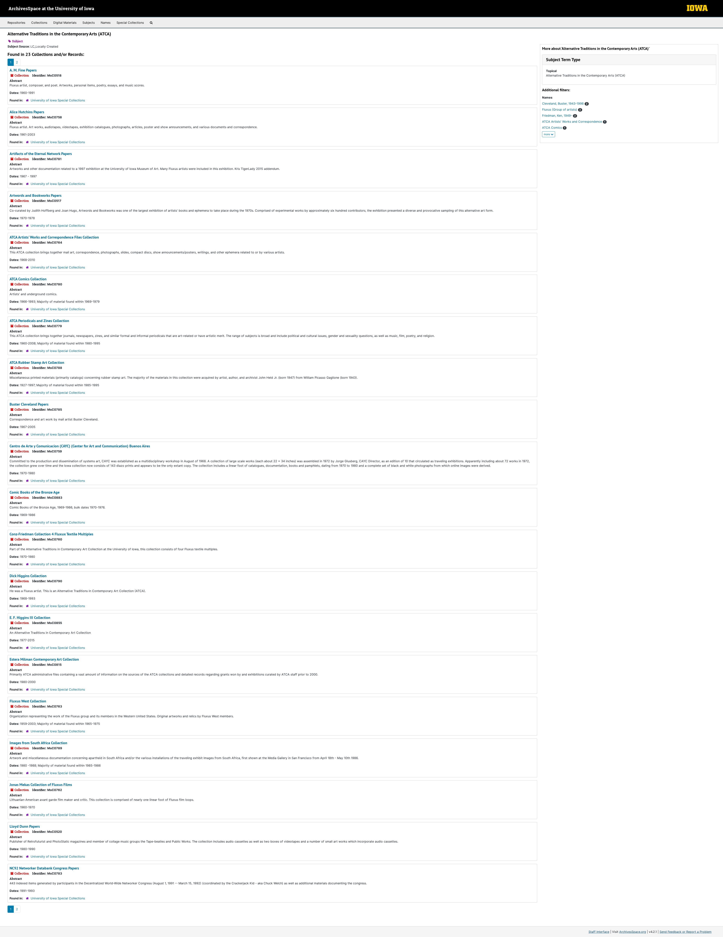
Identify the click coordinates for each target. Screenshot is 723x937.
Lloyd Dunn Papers (25, 826)
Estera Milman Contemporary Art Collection (44, 659)
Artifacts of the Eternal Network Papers (41, 153)
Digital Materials (64, 22)
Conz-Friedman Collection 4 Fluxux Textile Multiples (51, 534)
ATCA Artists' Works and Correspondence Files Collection (54, 237)
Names (106, 22)
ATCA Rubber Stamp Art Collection (37, 362)
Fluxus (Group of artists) (561, 109)
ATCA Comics (553, 127)
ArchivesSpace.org (632, 932)
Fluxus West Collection (28, 701)
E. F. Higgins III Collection (30, 617)
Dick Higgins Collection (28, 575)
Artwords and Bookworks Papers (35, 195)
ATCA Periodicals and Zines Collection (39, 320)
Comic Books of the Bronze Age (34, 492)
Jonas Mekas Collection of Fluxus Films (41, 784)
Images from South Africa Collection (38, 742)
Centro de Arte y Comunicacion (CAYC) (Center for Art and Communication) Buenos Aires (80, 446)
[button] (563, 59)
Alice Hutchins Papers (27, 111)
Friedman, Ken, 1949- (559, 115)
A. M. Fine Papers (23, 70)
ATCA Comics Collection (28, 279)
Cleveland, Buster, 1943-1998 (564, 103)
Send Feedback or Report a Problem (686, 932)
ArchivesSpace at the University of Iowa (51, 9)
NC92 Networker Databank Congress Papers (44, 868)
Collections (39, 22)
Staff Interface (599, 932)
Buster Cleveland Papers (29, 404)
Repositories (16, 22)
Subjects (88, 22)
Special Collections (130, 22)
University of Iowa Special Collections (58, 100)
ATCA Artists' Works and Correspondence (573, 121)
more (547, 134)
